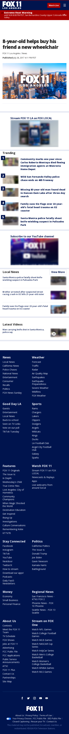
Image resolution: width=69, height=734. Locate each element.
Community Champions (9, 498)
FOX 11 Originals (11, 470)
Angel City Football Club (41, 448)
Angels (35, 427)
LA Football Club (40, 443)
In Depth (7, 478)
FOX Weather (39, 395)
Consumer (8, 381)
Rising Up (7, 517)
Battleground (39, 569)
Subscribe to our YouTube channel (32, 236)
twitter (28, 698)
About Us (9, 621)
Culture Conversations (14, 525)
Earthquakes (38, 377)
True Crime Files (11, 485)
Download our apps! (13, 572)
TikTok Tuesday (11, 431)
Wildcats (36, 431)
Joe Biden (37, 557)
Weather (38, 357)
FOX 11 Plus (9, 669)
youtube (40, 698)
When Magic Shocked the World (14, 505)
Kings (35, 435)
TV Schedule (9, 636)
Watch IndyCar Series (43, 650)
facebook (22, 698)
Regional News (42, 592)
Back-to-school (10, 420)
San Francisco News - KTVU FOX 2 (43, 598)
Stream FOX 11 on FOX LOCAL (44, 472)
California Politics (41, 545)
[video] (58, 332)
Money (7, 592)
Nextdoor (8, 561)
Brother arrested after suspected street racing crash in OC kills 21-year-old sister (23, 293)
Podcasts (7, 576)
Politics (6, 388)
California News (11, 365)
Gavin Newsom (40, 561)
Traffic (35, 365)
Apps (34, 481)
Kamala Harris (39, 565)
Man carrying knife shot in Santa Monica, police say (23, 331)
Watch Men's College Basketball (43, 656)
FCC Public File (10, 651)
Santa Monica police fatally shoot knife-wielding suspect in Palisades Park (42, 221)
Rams (35, 408)
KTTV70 (7, 533)
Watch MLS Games (42, 671)
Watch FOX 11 (42, 466)
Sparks (35, 457)
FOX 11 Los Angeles (11, 53)
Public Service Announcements (11, 661)
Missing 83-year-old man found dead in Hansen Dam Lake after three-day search (43, 193)
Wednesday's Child (12, 481)
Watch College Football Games (44, 635)
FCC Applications (11, 655)
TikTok (6, 553)
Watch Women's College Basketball (41, 663)
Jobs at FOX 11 (10, 643)
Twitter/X (7, 565)
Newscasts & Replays (43, 477)
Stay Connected (14, 541)
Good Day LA (12, 404)
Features (9, 466)
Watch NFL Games (42, 629)
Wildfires (36, 391)
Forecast (36, 361)
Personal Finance (11, 604)
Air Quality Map (40, 373)
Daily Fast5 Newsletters (9, 582)
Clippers (36, 420)
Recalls (6, 385)
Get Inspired (9, 513)
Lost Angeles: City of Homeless (13, 491)
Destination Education (14, 509)
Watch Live (54, 5)
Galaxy (35, 453)
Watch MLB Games (42, 640)
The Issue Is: (9, 474)
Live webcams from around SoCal (42, 486)
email (46, 698)
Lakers (35, 416)
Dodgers (36, 423)
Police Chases (10, 369)
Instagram (8, 549)
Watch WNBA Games (43, 667)
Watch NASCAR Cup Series (42, 645)
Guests (6, 408)
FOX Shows (8, 640)
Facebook (8, 545)
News (24, 53)
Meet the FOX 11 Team (11, 631)
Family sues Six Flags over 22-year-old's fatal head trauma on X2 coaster (42, 207)
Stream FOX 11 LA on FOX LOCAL (31, 118)
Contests (7, 625)
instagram (34, 698)
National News (10, 373)
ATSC (5, 666)
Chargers (36, 412)
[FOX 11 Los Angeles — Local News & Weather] (12, 5)
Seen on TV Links (11, 423)
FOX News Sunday (12, 392)
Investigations (10, 521)
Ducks (35, 439)
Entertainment (10, 377)
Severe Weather (40, 387)
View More (58, 272)
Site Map (7, 681)
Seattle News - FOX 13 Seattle (43, 611)
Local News (11, 272)
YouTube (7, 557)
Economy (7, 596)
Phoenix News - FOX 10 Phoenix (42, 604)
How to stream (10, 569)
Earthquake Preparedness (39, 383)
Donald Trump (39, 553)
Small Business (10, 600)
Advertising (8, 647)
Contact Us (8, 673)
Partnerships (9, 677)
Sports (36, 404)
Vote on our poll (11, 427)
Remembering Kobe (13, 529)
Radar (35, 369)
